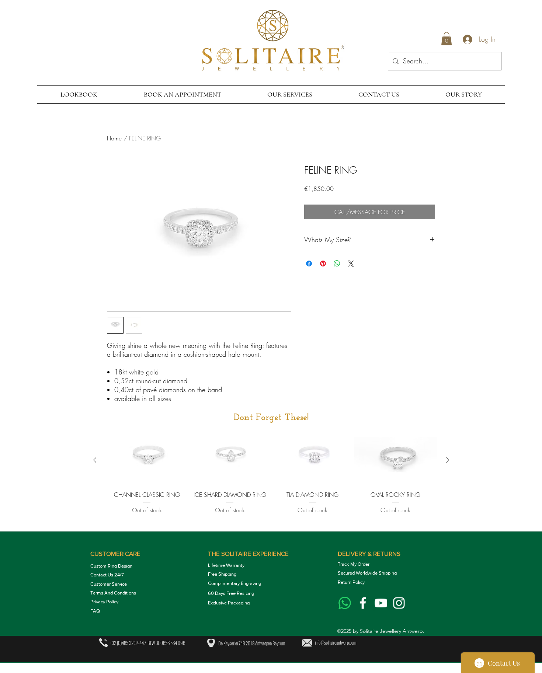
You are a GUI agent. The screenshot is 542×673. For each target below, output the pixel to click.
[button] (446, 38)
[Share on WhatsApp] (337, 263)
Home (114, 138)
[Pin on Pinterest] (323, 263)
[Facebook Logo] (363, 603)
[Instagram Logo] (399, 603)
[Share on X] (351, 263)
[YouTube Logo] (381, 603)
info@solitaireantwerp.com (335, 642)
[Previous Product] (94, 460)
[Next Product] (447, 460)
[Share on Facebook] (309, 263)
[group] (271, 481)
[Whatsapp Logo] (344, 603)
